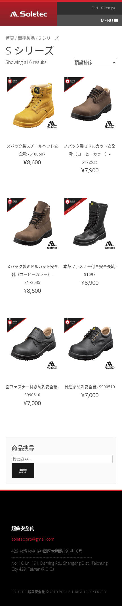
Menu (107, 20)
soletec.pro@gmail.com (32, 539)
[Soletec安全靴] (28, 15)
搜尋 (23, 470)
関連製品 (26, 38)
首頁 (10, 38)
